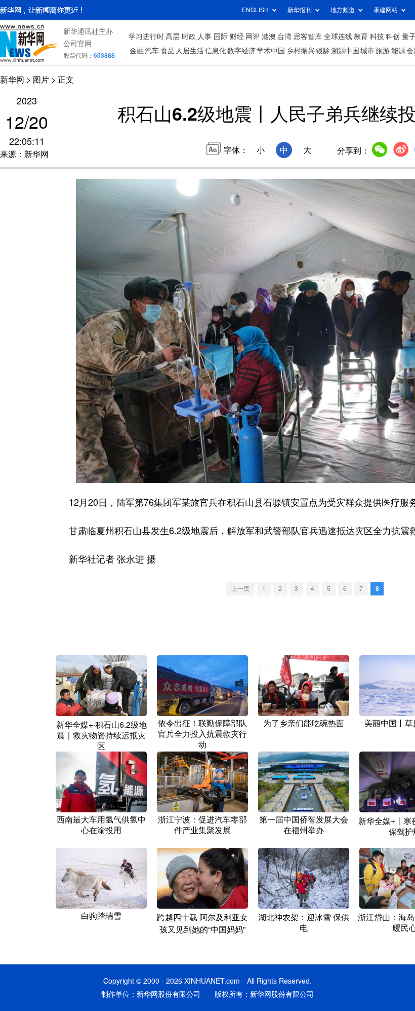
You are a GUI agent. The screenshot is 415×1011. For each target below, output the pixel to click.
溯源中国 (345, 50)
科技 (377, 36)
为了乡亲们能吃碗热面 (303, 723)
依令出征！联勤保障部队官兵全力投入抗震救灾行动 (202, 733)
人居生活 (190, 50)
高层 (172, 36)
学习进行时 (146, 36)
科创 (393, 36)
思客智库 (308, 36)
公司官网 (77, 43)
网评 (252, 36)
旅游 (383, 50)
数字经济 (241, 50)
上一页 (240, 588)
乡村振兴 (300, 50)
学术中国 (271, 50)
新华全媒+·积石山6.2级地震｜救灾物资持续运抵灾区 (101, 735)
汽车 (152, 50)
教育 (361, 36)
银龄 (323, 50)
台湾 (284, 36)
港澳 (269, 36)
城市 (367, 50)
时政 (189, 36)
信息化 (215, 50)
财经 (237, 36)
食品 (167, 50)
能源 (398, 50)
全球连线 (338, 36)
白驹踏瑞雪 (101, 916)
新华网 (12, 80)
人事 (204, 36)
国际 (221, 36)
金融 (137, 50)
